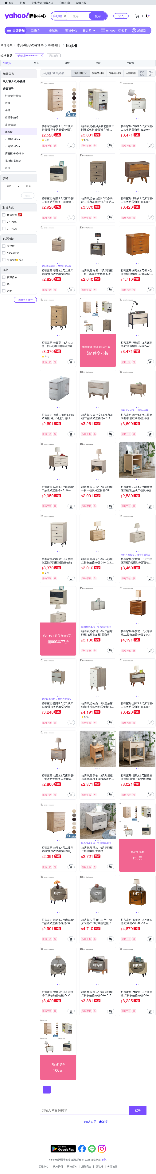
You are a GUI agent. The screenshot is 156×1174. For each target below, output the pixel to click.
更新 (103, 1159)
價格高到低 (115, 73)
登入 (121, 16)
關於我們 (58, 1166)
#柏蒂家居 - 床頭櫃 (95, 1122)
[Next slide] (73, 99)
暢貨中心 (71, 30)
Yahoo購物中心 (25, 16)
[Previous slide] (42, 99)
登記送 (53, 30)
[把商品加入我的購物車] (71, 145)
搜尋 (138, 1110)
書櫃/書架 (10, 124)
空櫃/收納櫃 (11, 117)
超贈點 (141, 30)
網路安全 (86, 1166)
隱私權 (99, 1166)
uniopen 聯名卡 (116, 30)
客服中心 (44, 1166)
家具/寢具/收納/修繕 (14, 81)
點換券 (35, 30)
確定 (27, 195)
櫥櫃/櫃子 (8, 88)
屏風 (7, 168)
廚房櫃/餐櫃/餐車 (14, 153)
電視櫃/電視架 (13, 160)
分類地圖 (112, 1166)
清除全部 (53, 55)
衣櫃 (7, 103)
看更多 (87, 30)
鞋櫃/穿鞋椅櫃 (13, 95)
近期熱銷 (131, 73)
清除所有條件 (25, 299)
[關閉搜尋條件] (65, 16)
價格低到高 (98, 73)
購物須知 (72, 1166)
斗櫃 (7, 110)
